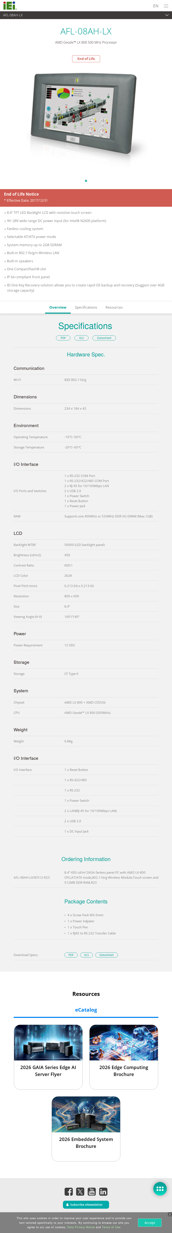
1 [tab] (86, 181)
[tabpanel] (86, 119)
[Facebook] (69, 1191)
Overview (57, 307)
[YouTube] (92, 1191)
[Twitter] (80, 1190)
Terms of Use (111, 1227)
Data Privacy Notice (81, 1227)
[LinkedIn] (103, 1191)
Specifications (86, 307)
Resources (114, 307)
